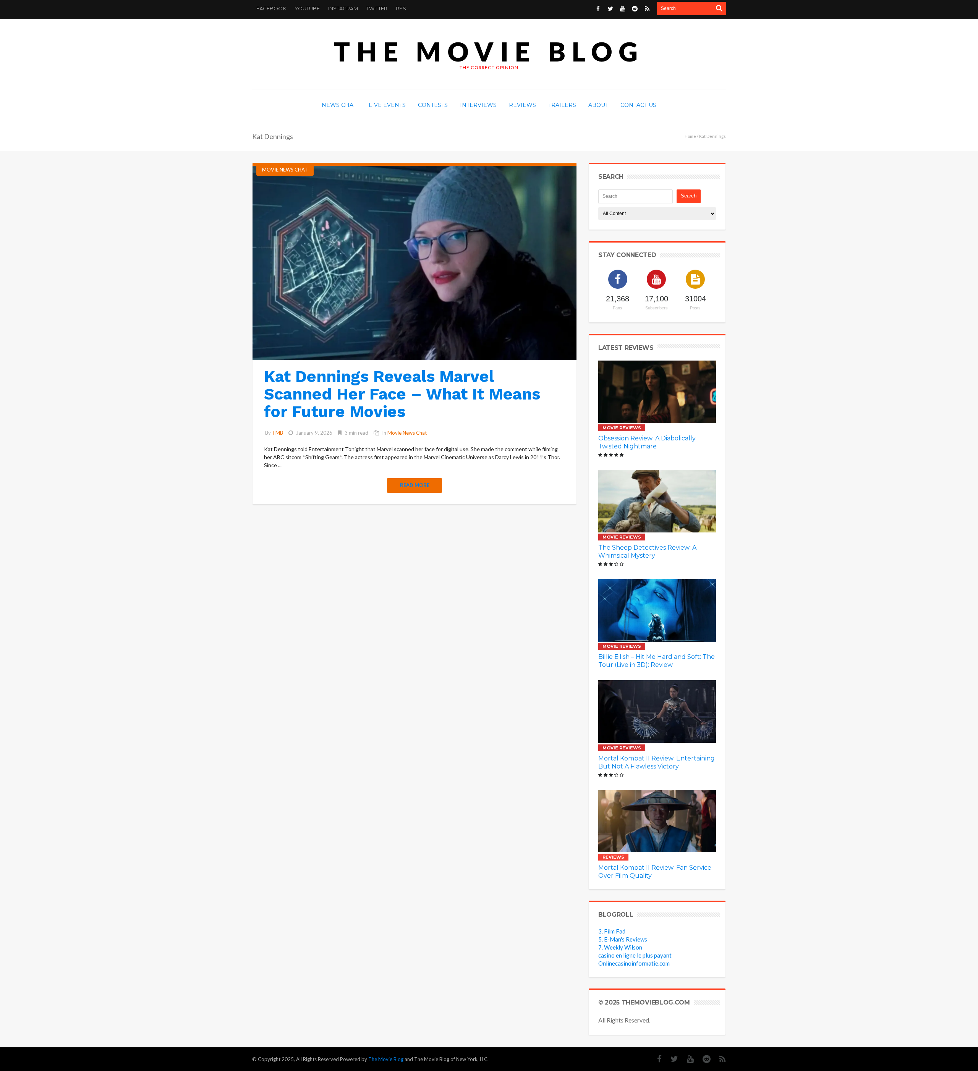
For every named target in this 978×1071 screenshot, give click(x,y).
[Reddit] (703, 1059)
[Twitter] (670, 1059)
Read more (414, 485)
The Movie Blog (489, 51)
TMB (277, 433)
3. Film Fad (611, 931)
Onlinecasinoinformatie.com (634, 963)
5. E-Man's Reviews (622, 939)
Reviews (613, 857)
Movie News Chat (285, 170)
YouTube (307, 8)
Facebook (271, 8)
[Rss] (719, 1059)
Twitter (376, 8)
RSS (401, 8)
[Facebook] (655, 1059)
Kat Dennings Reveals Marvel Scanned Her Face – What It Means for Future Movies (402, 394)
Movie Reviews (621, 427)
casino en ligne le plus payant (635, 955)
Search (688, 196)
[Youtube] (686, 1059)
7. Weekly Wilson (620, 947)
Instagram (343, 8)
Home (690, 136)
